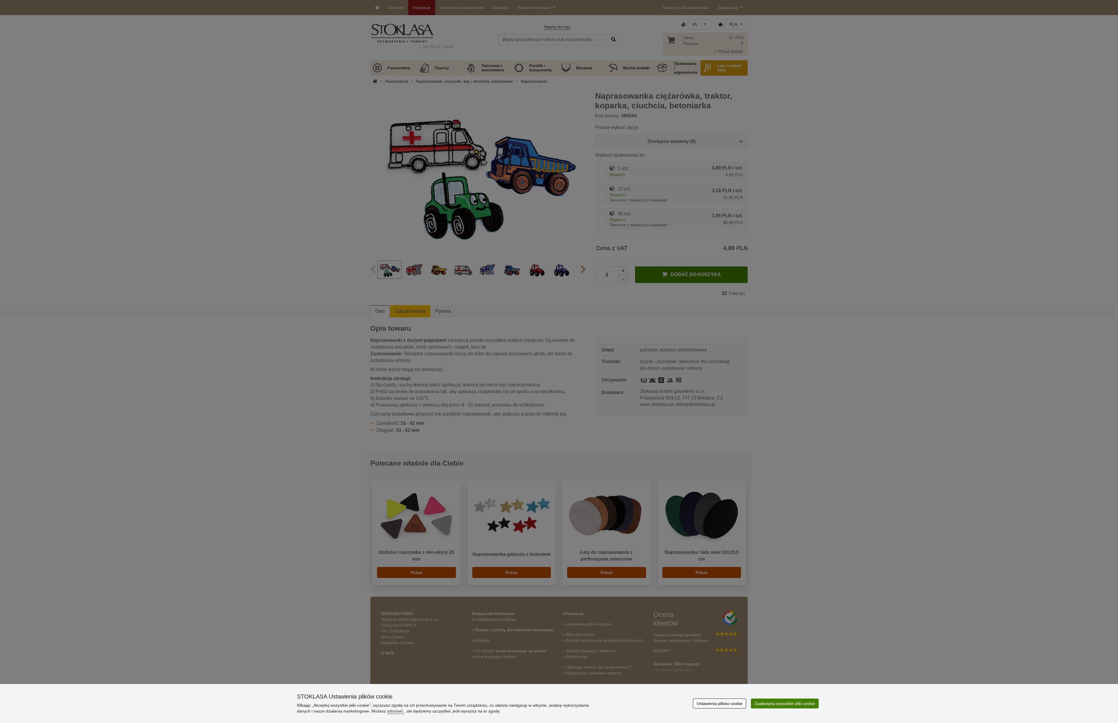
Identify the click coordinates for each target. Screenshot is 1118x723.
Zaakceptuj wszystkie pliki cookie (785, 703)
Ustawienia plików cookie (719, 703)
